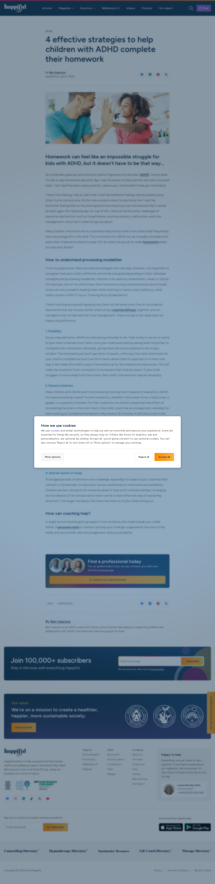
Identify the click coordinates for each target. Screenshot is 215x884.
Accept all (164, 457)
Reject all (144, 457)
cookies (55, 430)
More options (52, 457)
